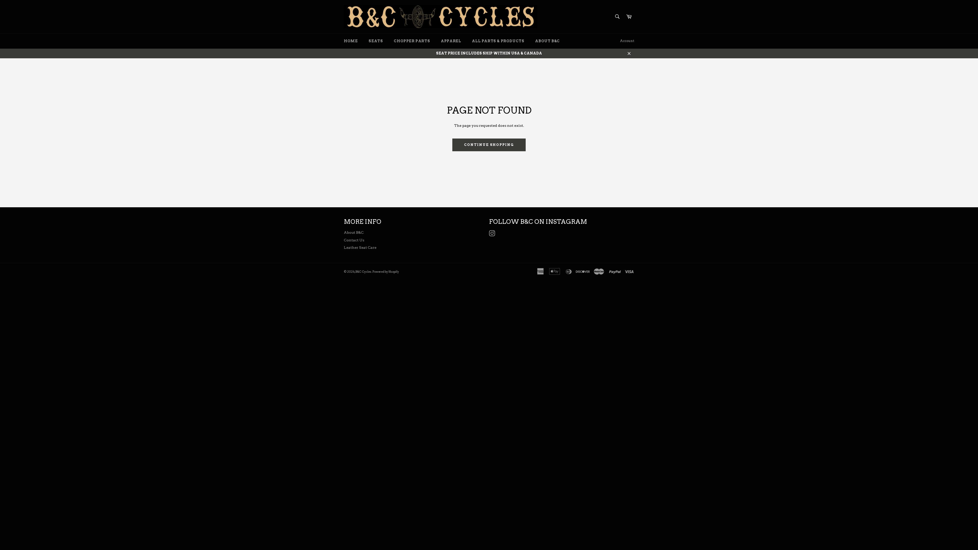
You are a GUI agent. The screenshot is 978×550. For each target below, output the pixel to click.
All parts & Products (498, 41)
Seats (376, 41)
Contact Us (354, 240)
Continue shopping (489, 145)
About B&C (547, 41)
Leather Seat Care (360, 247)
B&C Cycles (363, 271)
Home (351, 41)
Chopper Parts (412, 41)
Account (627, 41)
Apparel (451, 41)
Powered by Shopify (385, 271)
